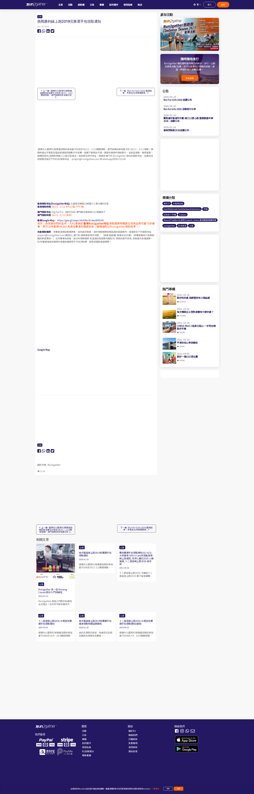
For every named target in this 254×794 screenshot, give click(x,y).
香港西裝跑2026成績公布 (176, 130)
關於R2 (132, 730)
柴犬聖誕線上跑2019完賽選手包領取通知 (95, 554)
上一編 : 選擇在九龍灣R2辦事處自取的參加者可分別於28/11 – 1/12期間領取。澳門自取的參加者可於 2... (56, 93)
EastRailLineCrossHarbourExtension (182, 209)
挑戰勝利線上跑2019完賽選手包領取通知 (69, 21)
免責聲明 (132, 743)
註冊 (223, 4)
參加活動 (190, 78)
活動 (84, 730)
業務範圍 (86, 755)
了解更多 (155, 788)
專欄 (84, 739)
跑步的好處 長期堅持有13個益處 (193, 298)
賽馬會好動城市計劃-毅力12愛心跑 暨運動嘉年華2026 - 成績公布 (188, 119)
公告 (40, 16)
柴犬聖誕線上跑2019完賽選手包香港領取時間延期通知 (95, 622)
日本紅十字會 (170, 214)
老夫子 (167, 203)
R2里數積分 (88, 751)
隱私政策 (132, 751)
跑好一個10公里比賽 (187, 356)
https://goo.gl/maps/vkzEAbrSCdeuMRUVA (80, 220)
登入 (210, 4)
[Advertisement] (96, 64)
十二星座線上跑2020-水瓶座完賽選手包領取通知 (55, 622)
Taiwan (182, 214)
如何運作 (86, 743)
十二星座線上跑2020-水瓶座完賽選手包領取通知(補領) (136, 622)
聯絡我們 (132, 735)
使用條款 (132, 747)
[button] (215, 34)
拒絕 (168, 789)
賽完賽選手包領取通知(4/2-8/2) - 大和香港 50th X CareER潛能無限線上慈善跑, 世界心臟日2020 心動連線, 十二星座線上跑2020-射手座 (136, 558)
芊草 (205, 209)
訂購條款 (132, 739)
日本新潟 (182, 225)
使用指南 (86, 747)
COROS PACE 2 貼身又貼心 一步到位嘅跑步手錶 (196, 327)
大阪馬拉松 (178, 203)
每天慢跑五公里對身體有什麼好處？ (195, 312)
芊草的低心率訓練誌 (187, 342)
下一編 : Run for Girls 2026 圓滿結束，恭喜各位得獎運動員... (136, 91)
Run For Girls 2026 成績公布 (177, 100)
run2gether (169, 225)
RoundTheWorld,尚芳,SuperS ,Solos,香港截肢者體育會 (190, 220)
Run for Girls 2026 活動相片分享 (179, 109)
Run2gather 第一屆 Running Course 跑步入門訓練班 (52, 591)
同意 (178, 789)
